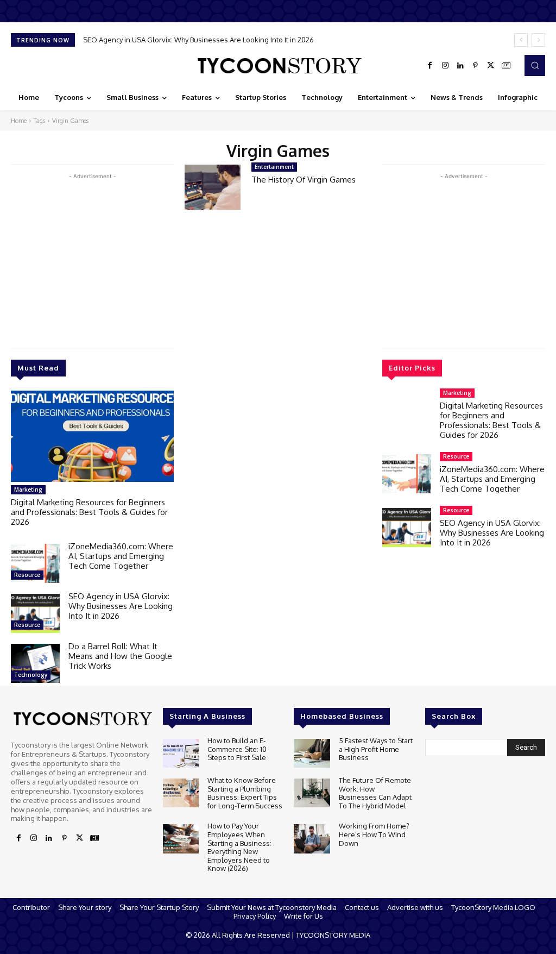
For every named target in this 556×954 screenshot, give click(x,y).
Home (19, 120)
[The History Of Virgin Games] (213, 187)
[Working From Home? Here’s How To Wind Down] (312, 838)
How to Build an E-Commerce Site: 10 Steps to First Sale (237, 749)
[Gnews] (506, 65)
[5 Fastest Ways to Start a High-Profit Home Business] (312, 753)
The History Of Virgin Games (303, 179)
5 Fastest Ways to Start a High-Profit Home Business (376, 749)
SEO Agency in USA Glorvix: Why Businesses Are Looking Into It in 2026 (198, 39)
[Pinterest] (475, 65)
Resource (27, 575)
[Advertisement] (92, 258)
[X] (490, 65)
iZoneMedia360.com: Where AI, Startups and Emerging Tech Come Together (120, 556)
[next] (538, 40)
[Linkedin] (460, 65)
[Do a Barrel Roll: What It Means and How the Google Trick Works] (35, 663)
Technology (30, 675)
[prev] (521, 40)
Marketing (28, 489)
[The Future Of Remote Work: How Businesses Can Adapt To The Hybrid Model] (312, 793)
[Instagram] (445, 65)
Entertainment (274, 167)
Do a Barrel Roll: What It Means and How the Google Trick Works (120, 656)
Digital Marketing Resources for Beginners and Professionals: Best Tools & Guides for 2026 (89, 512)
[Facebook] (430, 65)
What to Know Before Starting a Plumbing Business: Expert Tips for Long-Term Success (244, 793)
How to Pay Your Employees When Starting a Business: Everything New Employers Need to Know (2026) (239, 847)
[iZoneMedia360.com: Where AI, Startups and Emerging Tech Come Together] (35, 563)
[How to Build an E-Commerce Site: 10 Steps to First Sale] (181, 753)
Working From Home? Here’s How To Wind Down (374, 834)
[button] (535, 65)
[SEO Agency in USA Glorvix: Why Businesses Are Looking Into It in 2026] (35, 613)
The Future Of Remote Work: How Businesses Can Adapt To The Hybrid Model (375, 793)
